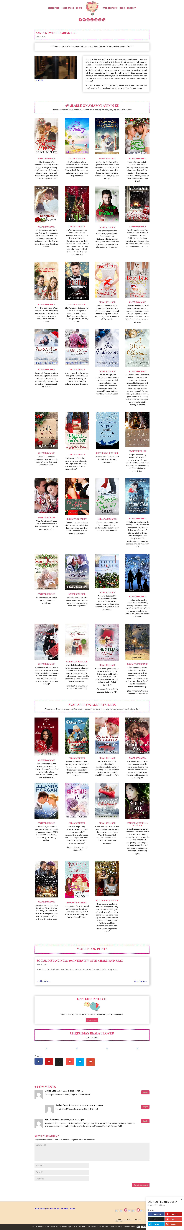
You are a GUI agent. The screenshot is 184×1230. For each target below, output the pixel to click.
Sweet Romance (46, 158)
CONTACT (64, 1209)
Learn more (92, 1020)
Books (79, 8)
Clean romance (137, 158)
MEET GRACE (39, 1209)
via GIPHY (38, 80)
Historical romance (107, 453)
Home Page (53, 8)
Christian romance (76, 661)
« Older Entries (43, 981)
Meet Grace (68, 8)
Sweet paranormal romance (137, 824)
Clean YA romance (107, 519)
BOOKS (72, 1209)
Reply (145, 1092)
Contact (131, 8)
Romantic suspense (137, 664)
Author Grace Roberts (66, 1105)
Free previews (110, 8)
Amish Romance (137, 226)
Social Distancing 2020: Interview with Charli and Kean (80, 960)
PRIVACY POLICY (52, 1209)
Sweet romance (76, 158)
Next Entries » (140, 981)
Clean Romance (46, 226)
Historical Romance (107, 900)
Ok (138, 1227)
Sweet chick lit (137, 451)
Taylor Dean (50, 1091)
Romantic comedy (77, 519)
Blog (122, 8)
